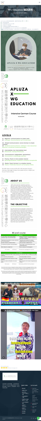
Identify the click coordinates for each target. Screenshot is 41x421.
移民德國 (23, 411)
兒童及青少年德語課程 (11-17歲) (25, 400)
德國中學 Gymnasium (24, 406)
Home (16, 12)
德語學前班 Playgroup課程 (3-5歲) (25, 393)
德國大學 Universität (24, 409)
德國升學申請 (24, 390)
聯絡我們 (23, 413)
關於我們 (23, 388)
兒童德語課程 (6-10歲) (25, 397)
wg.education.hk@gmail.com (35, 404)
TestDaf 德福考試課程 (25, 403)
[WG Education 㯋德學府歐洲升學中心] (2, 2)
